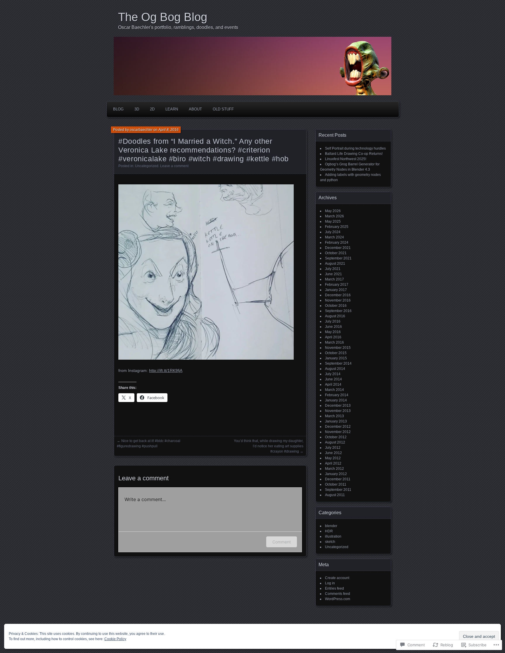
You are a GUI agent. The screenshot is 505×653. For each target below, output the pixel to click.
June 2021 (333, 274)
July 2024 (332, 232)
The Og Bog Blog (162, 17)
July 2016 (332, 321)
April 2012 (333, 463)
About (195, 109)
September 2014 (338, 363)
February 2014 (336, 395)
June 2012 (333, 453)
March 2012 (334, 469)
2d (152, 109)
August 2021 (335, 263)
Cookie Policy (115, 639)
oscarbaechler (141, 130)
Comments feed (337, 594)
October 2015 (336, 353)
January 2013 (336, 421)
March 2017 (334, 279)
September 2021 (338, 258)
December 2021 (338, 248)
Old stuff (223, 109)
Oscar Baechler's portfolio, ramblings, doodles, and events (178, 27)
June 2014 (333, 379)
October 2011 (335, 484)
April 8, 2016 (168, 130)
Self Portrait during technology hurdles (355, 148)
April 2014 (333, 384)
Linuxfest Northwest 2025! (345, 159)
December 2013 (338, 405)
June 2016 (333, 327)
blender (331, 526)
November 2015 (338, 348)
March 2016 (334, 342)
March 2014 (334, 390)
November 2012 (338, 432)
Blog (118, 109)
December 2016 (338, 295)
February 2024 (336, 242)
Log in (330, 583)
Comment (281, 541)
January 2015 (336, 358)
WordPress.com (337, 599)
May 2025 (333, 221)
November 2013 (338, 411)
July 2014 (332, 374)
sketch (330, 542)
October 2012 (336, 437)
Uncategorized (146, 166)
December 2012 (338, 427)
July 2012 (332, 448)
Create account (337, 578)
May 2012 (333, 458)
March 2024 (334, 237)
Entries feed (334, 588)
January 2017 (336, 290)
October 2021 (336, 253)
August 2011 (335, 495)
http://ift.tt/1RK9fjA (165, 370)
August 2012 (335, 442)
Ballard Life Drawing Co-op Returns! (354, 154)
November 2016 (338, 300)
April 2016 (333, 337)
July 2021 (332, 269)
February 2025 (336, 227)
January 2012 (336, 474)
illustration (333, 536)
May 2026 (333, 211)
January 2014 (336, 400)
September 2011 (338, 490)
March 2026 (334, 216)
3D (136, 109)
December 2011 (337, 479)
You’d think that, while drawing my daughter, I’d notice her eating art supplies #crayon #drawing (268, 446)
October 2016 (336, 306)
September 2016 (338, 311)
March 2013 (334, 416)
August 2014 (335, 369)
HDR (329, 531)
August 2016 (335, 316)
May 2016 (333, 332)
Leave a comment (174, 166)
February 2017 (336, 285)
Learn (171, 109)
